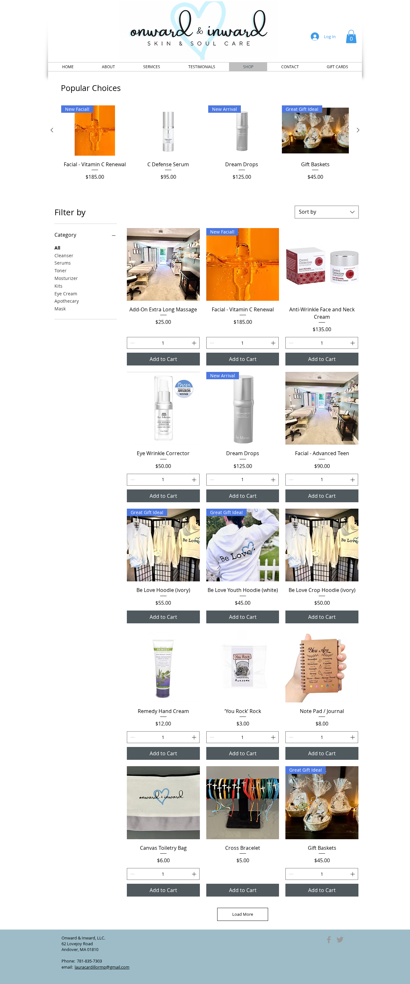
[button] (351, 36)
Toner (60, 270)
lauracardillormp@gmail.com (102, 967)
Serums (62, 263)
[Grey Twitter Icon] (340, 939)
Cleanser (63, 255)
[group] (205, 146)
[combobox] (327, 212)
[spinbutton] (163, 342)
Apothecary (66, 301)
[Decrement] (132, 342)
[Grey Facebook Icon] (328, 939)
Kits (58, 286)
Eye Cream (65, 294)
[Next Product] (358, 130)
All (57, 248)
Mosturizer (66, 278)
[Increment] (195, 342)
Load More (242, 914)
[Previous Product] (52, 130)
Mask (60, 309)
